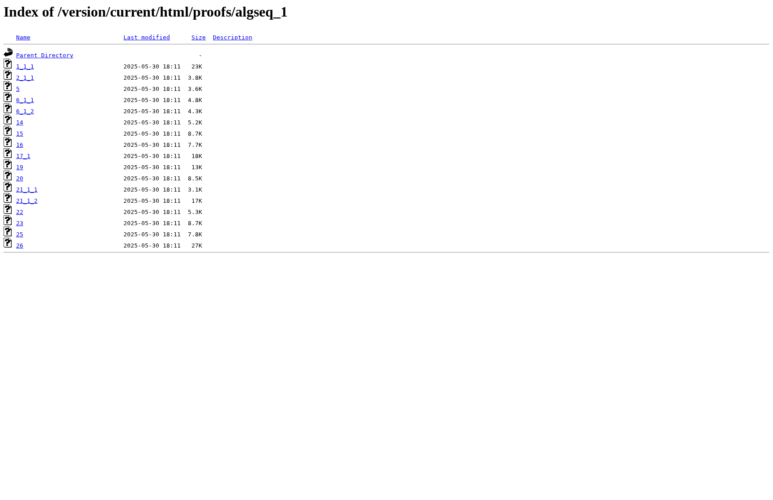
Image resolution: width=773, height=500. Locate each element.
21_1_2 (27, 200)
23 (19, 223)
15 (19, 133)
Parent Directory (44, 55)
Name (23, 37)
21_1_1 (27, 189)
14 (19, 122)
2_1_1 (25, 77)
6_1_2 (25, 111)
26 (19, 245)
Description (232, 37)
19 (19, 167)
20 (19, 178)
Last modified (146, 37)
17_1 (23, 156)
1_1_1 (25, 66)
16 (19, 144)
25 (19, 234)
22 (19, 212)
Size (198, 37)
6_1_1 (25, 100)
